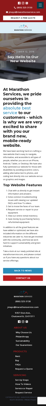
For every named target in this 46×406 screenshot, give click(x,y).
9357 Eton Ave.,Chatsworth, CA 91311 (23, 314)
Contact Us (23, 278)
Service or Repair (24, 388)
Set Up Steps (22, 380)
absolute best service (17, 110)
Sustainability (23, 340)
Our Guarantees (24, 345)
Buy (17, 360)
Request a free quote (23, 18)
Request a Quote (24, 368)
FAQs (18, 364)
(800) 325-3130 (24, 7)
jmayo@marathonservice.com (24, 12)
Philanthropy (22, 336)
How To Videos (23, 384)
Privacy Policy (30, 400)
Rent (17, 356)
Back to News (23, 271)
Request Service (23, 392)
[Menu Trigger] (40, 5)
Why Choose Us (24, 332)
